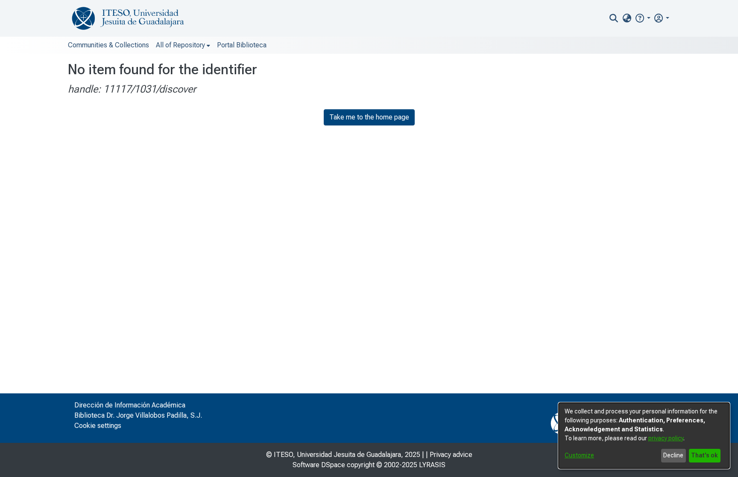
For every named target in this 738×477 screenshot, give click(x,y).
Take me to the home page (369, 117)
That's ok (704, 455)
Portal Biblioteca (241, 45)
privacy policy (665, 438)
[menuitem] (626, 18)
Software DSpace (319, 465)
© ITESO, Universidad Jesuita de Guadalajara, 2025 (343, 455)
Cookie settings (97, 426)
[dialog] (644, 435)
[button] (642, 18)
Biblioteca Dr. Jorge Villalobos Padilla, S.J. (138, 415)
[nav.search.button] (614, 18)
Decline (673, 455)
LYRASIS (432, 465)
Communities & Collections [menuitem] (108, 45)
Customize (579, 455)
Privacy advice (451, 455)
